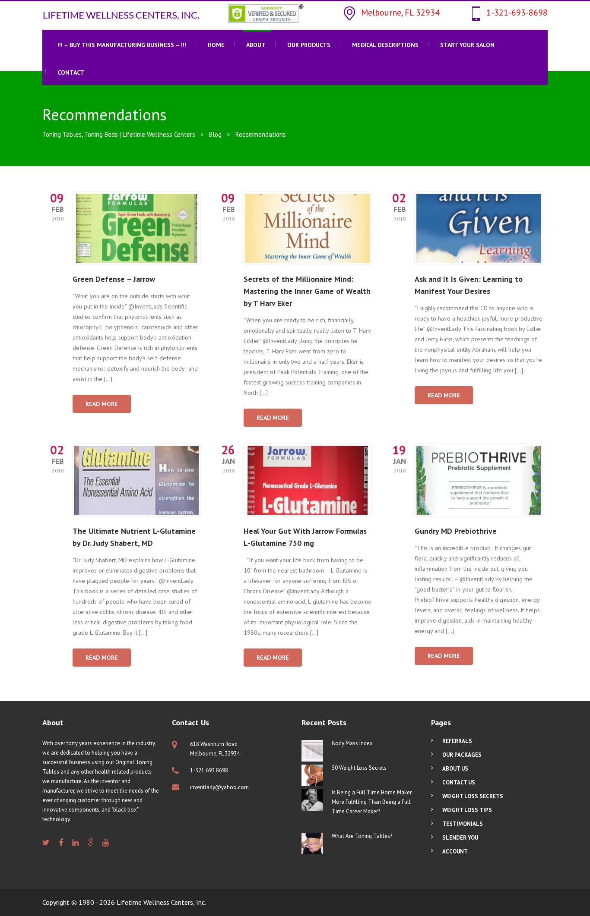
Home (216, 45)
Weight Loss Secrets (472, 796)
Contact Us (458, 782)
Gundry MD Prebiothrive (456, 531)
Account (455, 851)
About (256, 45)
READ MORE (102, 404)
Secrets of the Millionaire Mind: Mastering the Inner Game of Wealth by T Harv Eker (307, 291)
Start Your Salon (467, 45)
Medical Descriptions (385, 45)
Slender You (460, 837)
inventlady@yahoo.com (219, 787)
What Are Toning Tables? (362, 836)
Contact (70, 72)
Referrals (457, 741)
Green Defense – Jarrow (114, 279)
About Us (455, 768)
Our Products (308, 45)
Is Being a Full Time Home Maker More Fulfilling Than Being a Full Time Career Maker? (372, 802)
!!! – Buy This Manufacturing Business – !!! (121, 45)
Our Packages (462, 755)
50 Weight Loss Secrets (359, 767)
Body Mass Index (352, 743)
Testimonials (462, 824)
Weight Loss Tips (467, 810)
